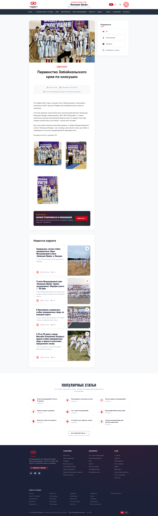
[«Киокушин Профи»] (33, 4)
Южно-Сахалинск (95, 504)
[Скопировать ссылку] (87, 248)
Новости (92, 12)
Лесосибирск (54, 504)
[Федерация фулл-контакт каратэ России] (126, 4)
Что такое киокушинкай (96, 455)
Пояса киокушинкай (95, 458)
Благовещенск (33, 498)
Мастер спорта (94, 466)
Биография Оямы (94, 469)
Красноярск (53, 501)
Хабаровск (93, 498)
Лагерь (108, 12)
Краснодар (53, 498)
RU (111, 4)
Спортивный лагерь (69, 466)
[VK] (31, 473)
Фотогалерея (118, 464)
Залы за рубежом (68, 458)
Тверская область (116, 493)
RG (90, 512)
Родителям (117, 12)
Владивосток (33, 504)
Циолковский (94, 501)
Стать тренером (119, 475)
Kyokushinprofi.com (38, 512)
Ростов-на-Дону (75, 501)
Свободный (93, 493)
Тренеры (66, 461)
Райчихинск (73, 498)
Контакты (126, 12)
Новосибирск (74, 496)
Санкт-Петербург (34, 496)
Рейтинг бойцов (68, 475)
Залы (57, 12)
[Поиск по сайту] (120, 4)
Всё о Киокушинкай (79, 12)
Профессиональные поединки (72, 472)
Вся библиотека (78, 433)
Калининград (53, 496)
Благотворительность (121, 472)
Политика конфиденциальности (77, 512)
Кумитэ (91, 464)
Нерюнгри (73, 493)
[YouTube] (35, 473)
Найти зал (80, 218)
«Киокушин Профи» (79, 4)
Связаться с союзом (39, 468)
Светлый (72, 504)
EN (115, 4)
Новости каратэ (62, 67)
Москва (31, 493)
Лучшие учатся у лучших (44, 12)
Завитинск (53, 493)
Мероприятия (65, 12)
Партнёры (117, 469)
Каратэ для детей (69, 469)
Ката (90, 461)
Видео (100, 12)
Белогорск (32, 501)
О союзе (117, 455)
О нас (30, 12)
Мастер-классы (68, 464)
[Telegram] (39, 473)
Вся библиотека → (94, 472)
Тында (92, 496)
